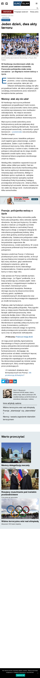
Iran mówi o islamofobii (8, 468)
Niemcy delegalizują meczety (15, 465)
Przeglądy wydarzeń (21, 12)
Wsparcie (7, 12)
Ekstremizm (6, 20)
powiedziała (17, 132)
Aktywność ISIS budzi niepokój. (11, 524)
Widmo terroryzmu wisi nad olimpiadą (19, 407)
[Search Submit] (37, 8)
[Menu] (36, 3)
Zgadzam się (20, 675)
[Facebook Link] (2, 4)
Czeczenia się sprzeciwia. (9, 497)
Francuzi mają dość (24, 337)
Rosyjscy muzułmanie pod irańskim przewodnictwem (18, 493)
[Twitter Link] (6, 4)
